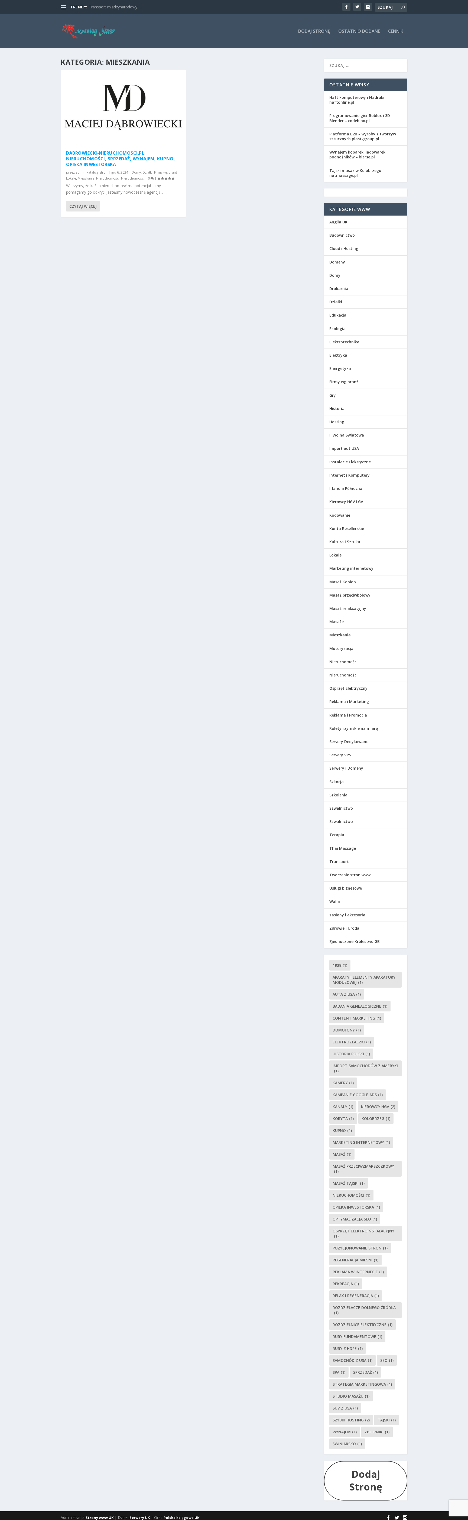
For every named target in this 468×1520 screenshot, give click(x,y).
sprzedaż (365, 1372)
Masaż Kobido (342, 581)
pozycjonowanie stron (360, 1248)
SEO (387, 1360)
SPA (339, 1372)
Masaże (336, 621)
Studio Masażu (351, 1396)
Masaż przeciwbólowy (349, 595)
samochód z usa (352, 1360)
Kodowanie (339, 515)
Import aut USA (344, 448)
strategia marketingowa (362, 1384)
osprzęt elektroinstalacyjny (363, 1233)
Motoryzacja (341, 648)
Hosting (336, 421)
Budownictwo (342, 235)
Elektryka (338, 355)
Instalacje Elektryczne (350, 461)
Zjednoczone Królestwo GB (354, 941)
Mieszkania (86, 178)
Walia (334, 901)
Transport (339, 861)
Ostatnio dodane (359, 31)
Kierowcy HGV (378, 1106)
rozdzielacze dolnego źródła (364, 1310)
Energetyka (340, 368)
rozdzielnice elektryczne (362, 1324)
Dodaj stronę (314, 31)
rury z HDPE (348, 1348)
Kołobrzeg (376, 1118)
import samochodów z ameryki (365, 1068)
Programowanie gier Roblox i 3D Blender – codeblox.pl (359, 118)
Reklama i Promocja (348, 715)
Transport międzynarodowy (113, 6)
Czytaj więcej (83, 206)
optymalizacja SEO (355, 1219)
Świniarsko (347, 1443)
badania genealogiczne (360, 1006)
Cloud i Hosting (343, 248)
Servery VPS (340, 754)
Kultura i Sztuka (344, 541)
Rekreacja (346, 1283)
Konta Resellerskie (346, 528)
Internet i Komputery (349, 475)
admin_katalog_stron (92, 172)
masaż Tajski (349, 1183)
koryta (343, 1118)
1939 (340, 965)
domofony (347, 1030)
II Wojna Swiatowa (346, 435)
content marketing (357, 1018)
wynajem (345, 1431)
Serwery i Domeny (346, 768)
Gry (332, 395)
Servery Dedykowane (348, 741)
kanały (343, 1106)
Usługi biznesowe (345, 888)
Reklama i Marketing (349, 701)
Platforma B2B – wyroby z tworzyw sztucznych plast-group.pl (362, 136)
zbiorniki (377, 1431)
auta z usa (347, 994)
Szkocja (336, 781)
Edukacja (337, 315)
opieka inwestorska (356, 1207)
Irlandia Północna (345, 488)
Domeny (337, 262)
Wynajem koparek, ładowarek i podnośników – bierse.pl (358, 154)
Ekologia (337, 328)
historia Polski (351, 1053)
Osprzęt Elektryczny (348, 688)
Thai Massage (342, 848)
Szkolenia (338, 795)
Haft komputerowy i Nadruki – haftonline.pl (358, 100)
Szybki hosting (351, 1420)
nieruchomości (351, 1195)
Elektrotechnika (344, 341)
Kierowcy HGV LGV (346, 501)
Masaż (342, 1154)
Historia (336, 408)
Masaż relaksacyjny (347, 608)
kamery (343, 1082)
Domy (136, 172)
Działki (147, 172)
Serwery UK (139, 1517)
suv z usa (345, 1408)
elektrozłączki (352, 1041)
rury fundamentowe (357, 1336)
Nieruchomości (107, 178)
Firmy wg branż (165, 172)
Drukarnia (338, 288)
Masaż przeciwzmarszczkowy (363, 1169)
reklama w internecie (358, 1271)
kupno (342, 1130)
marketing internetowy (361, 1142)
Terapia (336, 834)
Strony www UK (99, 1517)
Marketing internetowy (351, 568)
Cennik (395, 31)
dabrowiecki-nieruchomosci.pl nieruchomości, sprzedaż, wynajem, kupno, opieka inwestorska (120, 158)
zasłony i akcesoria (347, 914)
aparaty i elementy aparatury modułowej (364, 980)
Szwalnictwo (341, 808)
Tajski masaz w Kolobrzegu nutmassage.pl (355, 173)
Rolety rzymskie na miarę (353, 728)
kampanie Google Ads (358, 1094)
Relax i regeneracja (356, 1295)
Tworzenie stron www (349, 874)
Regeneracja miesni (355, 1259)
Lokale (71, 178)
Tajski (387, 1420)
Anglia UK (338, 221)
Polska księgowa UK (181, 1517)
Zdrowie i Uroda (344, 928)
